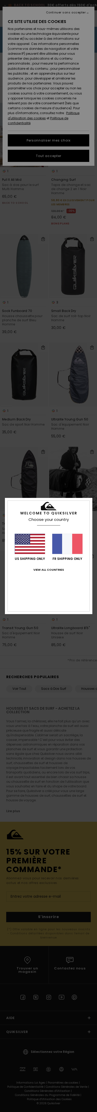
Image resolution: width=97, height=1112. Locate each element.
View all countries (48, 570)
